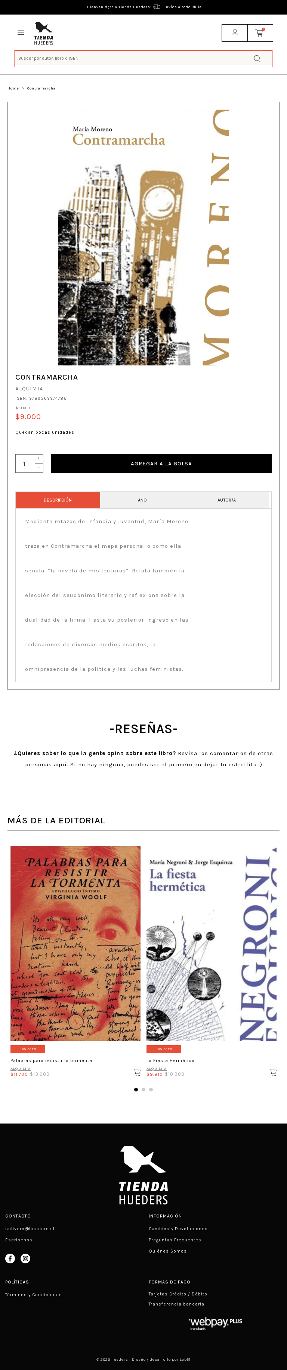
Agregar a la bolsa (161, 463)
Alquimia (29, 388)
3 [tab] (151, 1089)
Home (13, 88)
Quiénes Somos (168, 1251)
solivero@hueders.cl (30, 1228)
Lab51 (185, 1359)
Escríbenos (19, 1239)
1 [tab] (136, 1089)
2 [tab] (143, 1089)
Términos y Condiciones (33, 1294)
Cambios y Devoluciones (178, 1228)
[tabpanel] (75, 959)
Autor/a (226, 500)
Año (142, 500)
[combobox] (143, 58)
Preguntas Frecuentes (175, 1239)
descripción (58, 500)
